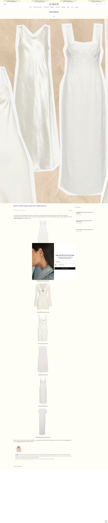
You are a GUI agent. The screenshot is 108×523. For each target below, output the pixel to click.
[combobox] (56, 265)
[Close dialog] (74, 244)
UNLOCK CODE (65, 268)
